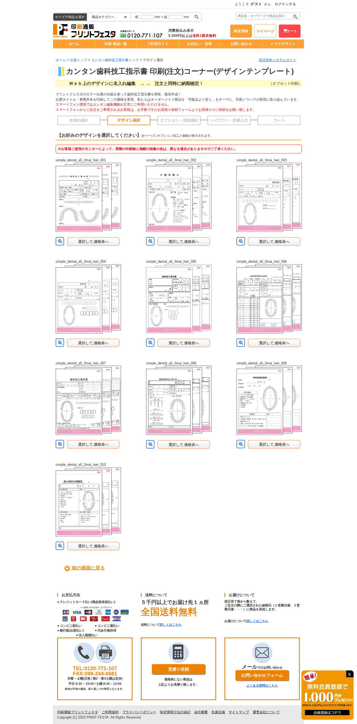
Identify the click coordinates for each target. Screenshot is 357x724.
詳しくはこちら (171, 625)
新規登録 (241, 31)
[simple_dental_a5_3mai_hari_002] (178, 197)
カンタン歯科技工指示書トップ (115, 60)
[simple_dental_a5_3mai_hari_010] (88, 502)
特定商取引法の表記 (175, 712)
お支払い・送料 (199, 44)
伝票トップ (78, 60)
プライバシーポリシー (139, 712)
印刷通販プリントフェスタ (77, 712)
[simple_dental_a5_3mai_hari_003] (269, 197)
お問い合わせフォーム (262, 675)
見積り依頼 (178, 669)
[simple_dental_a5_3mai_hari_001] (88, 197)
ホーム (74, 44)
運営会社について (266, 712)
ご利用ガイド (158, 44)
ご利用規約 (110, 712)
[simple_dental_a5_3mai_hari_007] (88, 400)
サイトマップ (239, 712)
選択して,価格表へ (93, 241)
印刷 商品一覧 (116, 44)
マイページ (265, 31)
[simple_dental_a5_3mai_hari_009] (269, 400)
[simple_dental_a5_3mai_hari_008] (178, 400)
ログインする (285, 4)
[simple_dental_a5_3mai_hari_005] (178, 299)
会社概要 (201, 712)
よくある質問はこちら (262, 685)
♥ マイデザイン (283, 44)
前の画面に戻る (88, 568)
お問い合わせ (241, 44)
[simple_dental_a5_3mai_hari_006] (269, 299)
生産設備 (218, 712)
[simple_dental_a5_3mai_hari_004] (88, 299)
